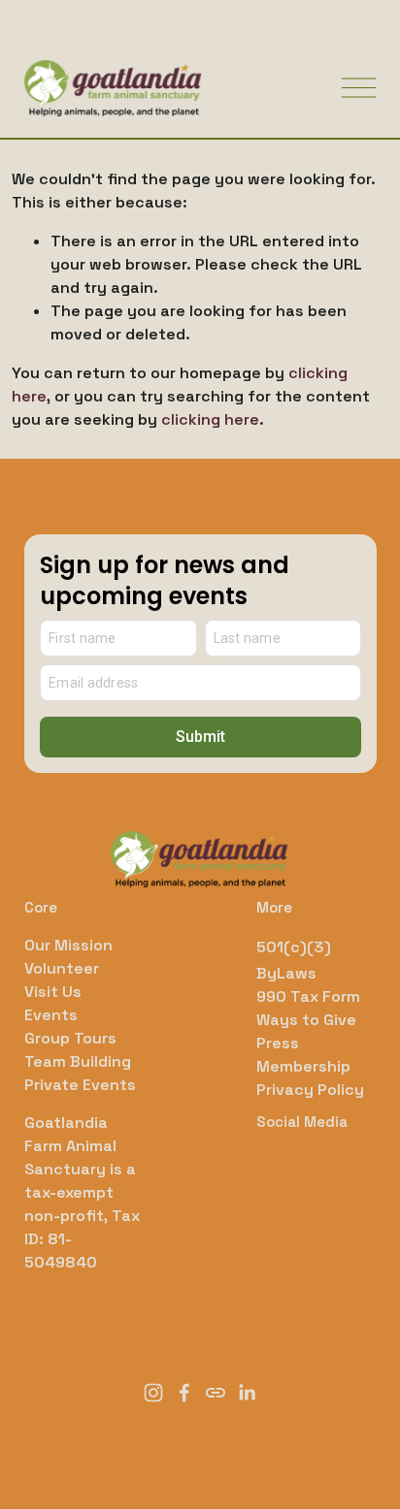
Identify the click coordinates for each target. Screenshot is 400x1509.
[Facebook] (184, 1392)
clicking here (210, 419)
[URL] (215, 1392)
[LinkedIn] (246, 1392)
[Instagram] (153, 1392)
